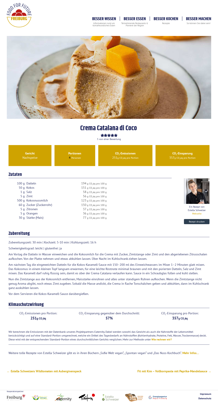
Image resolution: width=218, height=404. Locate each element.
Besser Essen (135, 19)
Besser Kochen (166, 19)
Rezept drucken (197, 221)
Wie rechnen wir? (161, 339)
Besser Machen (198, 19)
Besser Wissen (104, 19)
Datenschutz (204, 398)
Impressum (205, 393)
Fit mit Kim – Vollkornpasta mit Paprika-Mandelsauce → (174, 371)
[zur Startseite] (19, 25)
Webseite (196, 213)
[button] (102, 135)
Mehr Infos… (190, 353)
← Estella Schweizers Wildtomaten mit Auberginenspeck (44, 371)
